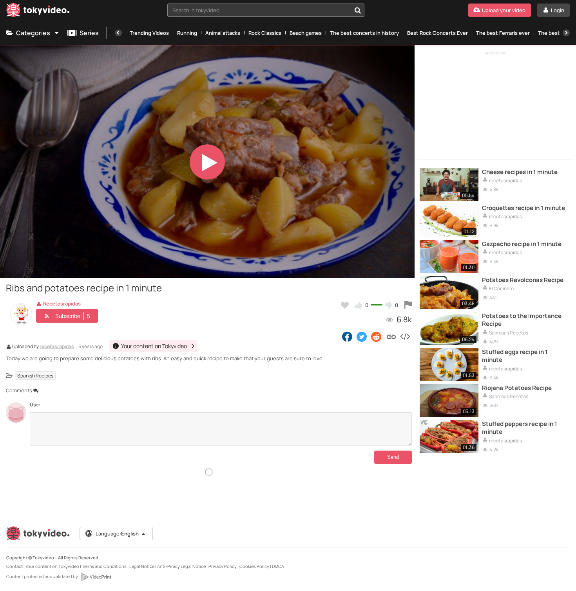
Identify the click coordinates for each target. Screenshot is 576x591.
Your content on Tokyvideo (52, 566)
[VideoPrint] (96, 577)
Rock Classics (264, 32)
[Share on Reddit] (376, 336)
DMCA (278, 566)
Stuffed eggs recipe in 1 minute (515, 356)
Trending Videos (149, 32)
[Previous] (118, 32)
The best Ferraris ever (503, 32)
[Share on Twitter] (362, 336)
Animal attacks (222, 32)
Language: (117, 533)
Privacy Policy (222, 566)
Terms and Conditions (104, 566)
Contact (14, 566)
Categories (33, 33)
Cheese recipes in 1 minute (520, 172)
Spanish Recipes (35, 375)
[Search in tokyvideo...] (357, 10)
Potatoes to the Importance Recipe (522, 320)
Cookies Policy (254, 566)
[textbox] (259, 10)
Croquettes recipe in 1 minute (523, 208)
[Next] (566, 32)
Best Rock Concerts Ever (437, 32)
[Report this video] (408, 305)
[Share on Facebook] (347, 336)
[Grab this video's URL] (391, 336)
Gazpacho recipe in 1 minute (522, 244)
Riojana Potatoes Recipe (517, 388)
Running (187, 32)
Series (89, 33)
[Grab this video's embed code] (404, 336)
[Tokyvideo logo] (38, 11)
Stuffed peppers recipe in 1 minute (519, 428)
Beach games (306, 32)
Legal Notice (141, 566)
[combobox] (265, 10)
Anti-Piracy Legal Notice (181, 566)
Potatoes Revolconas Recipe (522, 280)
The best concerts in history (364, 32)
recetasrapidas (57, 347)
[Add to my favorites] (345, 305)
